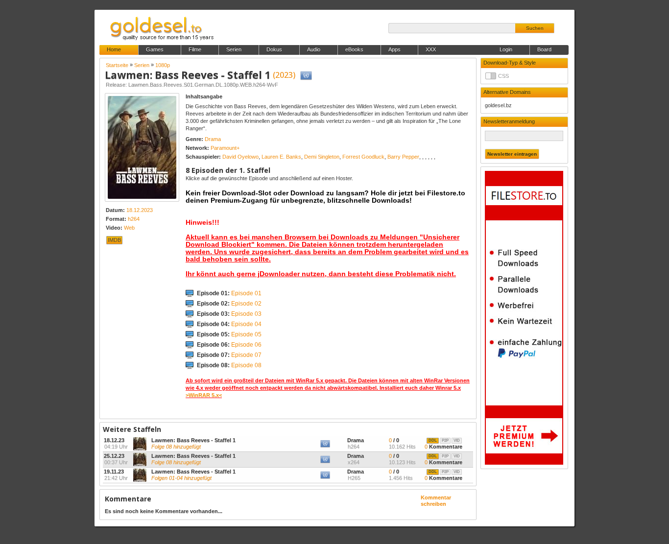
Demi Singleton (321, 157)
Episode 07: (229, 355)
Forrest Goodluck (363, 157)
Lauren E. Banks (281, 157)
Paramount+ (225, 148)
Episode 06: (229, 344)
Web (129, 228)
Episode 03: (229, 313)
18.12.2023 (139, 210)
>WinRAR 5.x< (204, 395)
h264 (134, 219)
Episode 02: (229, 303)
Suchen (535, 28)
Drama (213, 139)
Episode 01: (229, 293)
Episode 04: (229, 324)
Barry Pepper (403, 157)
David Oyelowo (240, 157)
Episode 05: (229, 334)
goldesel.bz (498, 105)
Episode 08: (229, 365)
